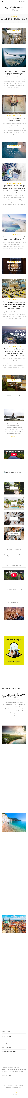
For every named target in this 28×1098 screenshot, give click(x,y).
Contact (4, 1055)
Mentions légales (6, 1075)
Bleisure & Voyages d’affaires (9, 1051)
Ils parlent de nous (6, 1043)
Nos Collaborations (6, 1040)
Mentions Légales (6, 1047)
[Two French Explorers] (14, 8)
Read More (14, 436)
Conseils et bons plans (14, 31)
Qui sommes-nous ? (7, 1036)
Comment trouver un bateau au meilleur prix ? (14, 151)
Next (19, 395)
